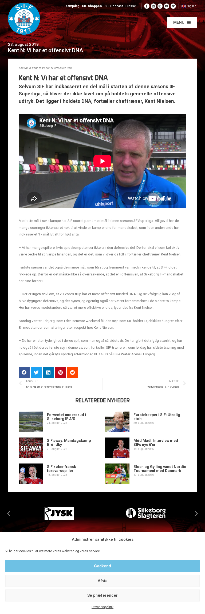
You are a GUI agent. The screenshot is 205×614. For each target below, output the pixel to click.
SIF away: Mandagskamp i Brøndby (70, 442)
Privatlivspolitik (102, 607)
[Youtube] (166, 6)
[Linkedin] (153, 6)
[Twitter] (173, 6)
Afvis (102, 580)
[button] (182, 22)
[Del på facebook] (24, 372)
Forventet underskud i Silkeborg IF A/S (66, 417)
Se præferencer (102, 595)
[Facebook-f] (146, 6)
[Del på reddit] (72, 372)
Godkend (102, 566)
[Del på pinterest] (60, 372)
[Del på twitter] (36, 372)
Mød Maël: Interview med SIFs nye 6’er (155, 442)
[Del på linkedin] (48, 372)
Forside (23, 68)
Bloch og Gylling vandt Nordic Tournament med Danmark (159, 469)
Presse (130, 6)
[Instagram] (160, 6)
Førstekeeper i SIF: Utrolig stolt (156, 417)
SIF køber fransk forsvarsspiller (61, 469)
